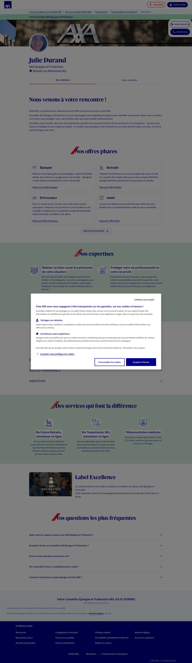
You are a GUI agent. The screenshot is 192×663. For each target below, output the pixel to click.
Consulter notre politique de (57, 354)
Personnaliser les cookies (109, 362)
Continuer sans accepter (144, 299)
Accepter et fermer (141, 362)
